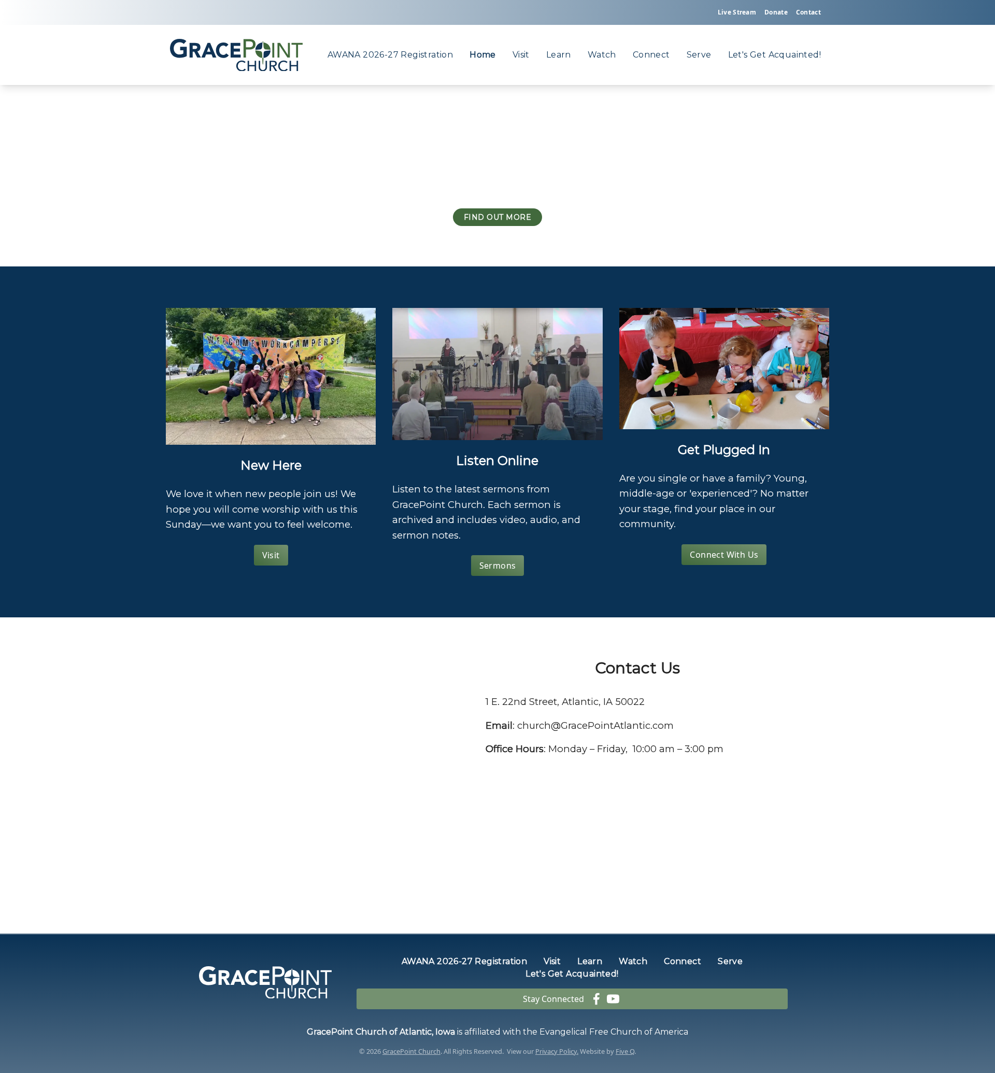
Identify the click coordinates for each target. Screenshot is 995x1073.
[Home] (236, 55)
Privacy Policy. (556, 1051)
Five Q (625, 1051)
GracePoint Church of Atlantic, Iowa (381, 1032)
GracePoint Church (411, 1051)
